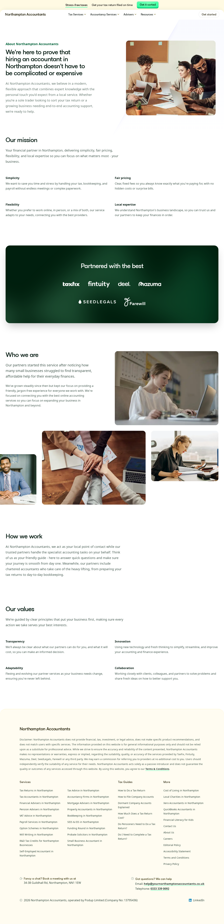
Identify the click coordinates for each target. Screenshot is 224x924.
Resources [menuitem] (147, 14)
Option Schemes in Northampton (39, 828)
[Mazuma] (150, 284)
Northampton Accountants (25, 14)
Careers (168, 838)
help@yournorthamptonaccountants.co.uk (174, 884)
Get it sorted (148, 4)
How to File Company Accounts (136, 796)
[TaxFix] (71, 284)
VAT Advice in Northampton (36, 815)
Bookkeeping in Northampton (84, 815)
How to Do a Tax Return (131, 790)
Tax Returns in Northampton (36, 790)
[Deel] (124, 284)
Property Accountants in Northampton (89, 809)
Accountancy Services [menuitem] (103, 14)
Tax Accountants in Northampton (39, 796)
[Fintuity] (99, 283)
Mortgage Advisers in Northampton (88, 803)
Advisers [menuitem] (129, 14)
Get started (209, 14)
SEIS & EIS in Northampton (83, 822)
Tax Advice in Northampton (83, 790)
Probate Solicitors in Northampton (87, 834)
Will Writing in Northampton (36, 834)
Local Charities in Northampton (181, 796)
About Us (168, 832)
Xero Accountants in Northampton (183, 803)
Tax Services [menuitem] (75, 14)
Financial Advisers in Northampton (40, 803)
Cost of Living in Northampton (181, 790)
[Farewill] (134, 301)
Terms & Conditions (157, 769)
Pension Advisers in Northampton (39, 809)
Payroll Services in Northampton (38, 822)
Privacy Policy (171, 864)
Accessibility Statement (177, 851)
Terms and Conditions (176, 857)
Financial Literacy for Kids (178, 819)
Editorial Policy (172, 845)
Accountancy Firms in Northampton (88, 796)
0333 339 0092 (159, 889)
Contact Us (169, 826)
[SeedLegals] (97, 302)
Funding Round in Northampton (86, 828)
